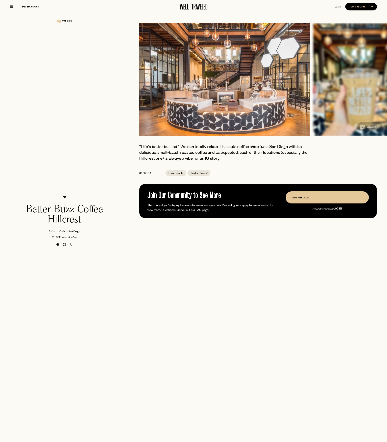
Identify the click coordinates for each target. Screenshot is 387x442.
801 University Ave (66, 237)
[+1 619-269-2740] (71, 244)
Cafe (62, 231)
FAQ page (202, 209)
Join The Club (357, 6)
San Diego (74, 231)
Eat (64, 197)
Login (338, 6)
